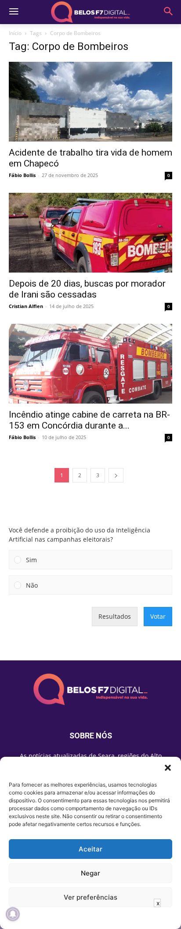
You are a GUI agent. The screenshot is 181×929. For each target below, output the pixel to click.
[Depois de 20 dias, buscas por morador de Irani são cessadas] (90, 233)
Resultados (114, 616)
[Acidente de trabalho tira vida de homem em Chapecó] (90, 102)
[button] (167, 767)
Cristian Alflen (26, 306)
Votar (158, 616)
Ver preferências (90, 897)
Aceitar (90, 849)
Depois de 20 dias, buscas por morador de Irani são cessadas (87, 289)
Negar (90, 873)
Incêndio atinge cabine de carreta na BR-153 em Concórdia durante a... (89, 420)
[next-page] (116, 475)
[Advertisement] (90, 918)
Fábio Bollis (22, 175)
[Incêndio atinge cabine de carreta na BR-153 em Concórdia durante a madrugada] (90, 364)
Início (15, 33)
